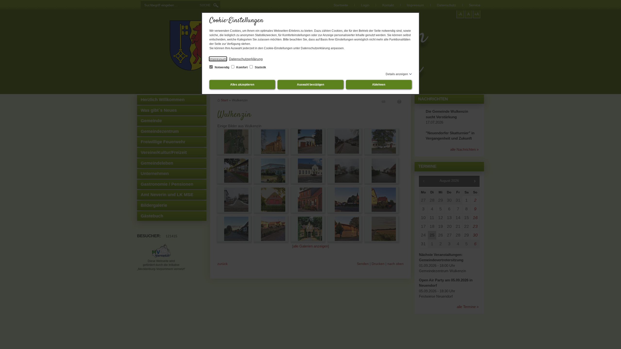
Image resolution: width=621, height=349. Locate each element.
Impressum (218, 59)
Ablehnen (378, 84)
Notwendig (222, 67)
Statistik (260, 67)
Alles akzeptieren (242, 84)
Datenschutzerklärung (246, 59)
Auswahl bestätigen (310, 84)
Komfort (242, 67)
